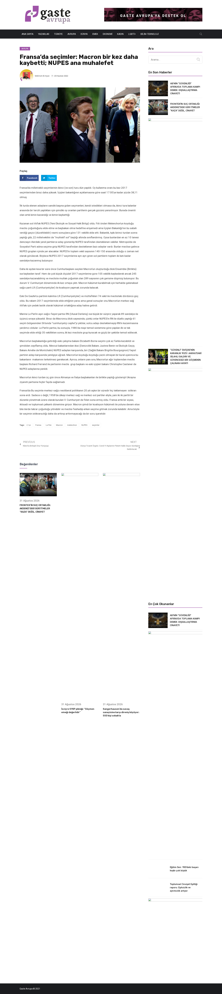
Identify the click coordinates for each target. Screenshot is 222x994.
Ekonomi (107, 34)
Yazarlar (43, 34)
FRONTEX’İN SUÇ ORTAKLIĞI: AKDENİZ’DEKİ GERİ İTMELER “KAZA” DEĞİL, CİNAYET (35, 508)
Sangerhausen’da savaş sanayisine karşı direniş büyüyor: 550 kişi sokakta (121, 712)
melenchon (72, 425)
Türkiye (58, 34)
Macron (59, 425)
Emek (95, 34)
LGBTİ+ (132, 34)
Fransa (38, 425)
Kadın (120, 34)
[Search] (198, 60)
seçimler (95, 425)
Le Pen (48, 425)
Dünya (84, 34)
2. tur (29, 425)
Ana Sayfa (27, 34)
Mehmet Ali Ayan (42, 76)
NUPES (84, 425)
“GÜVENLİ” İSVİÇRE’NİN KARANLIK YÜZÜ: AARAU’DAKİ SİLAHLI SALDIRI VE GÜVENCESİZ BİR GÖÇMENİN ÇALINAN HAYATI (185, 357)
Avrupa (72, 34)
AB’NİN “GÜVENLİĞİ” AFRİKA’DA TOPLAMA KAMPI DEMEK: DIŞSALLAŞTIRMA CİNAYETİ (185, 88)
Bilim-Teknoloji (150, 34)
